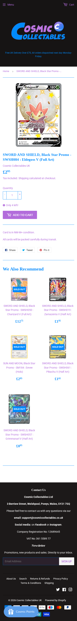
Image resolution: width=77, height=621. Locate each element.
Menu (10, 4)
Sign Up (66, 561)
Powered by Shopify (55, 600)
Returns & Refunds (40, 578)
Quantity (8, 188)
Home (6, 71)
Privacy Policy (60, 578)
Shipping (24, 178)
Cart (71, 4)
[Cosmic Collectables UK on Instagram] (70, 590)
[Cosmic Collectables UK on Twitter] (58, 590)
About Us (11, 578)
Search (23, 578)
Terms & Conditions (31, 583)
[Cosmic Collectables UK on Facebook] (64, 590)
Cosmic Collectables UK (29, 600)
